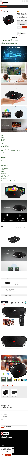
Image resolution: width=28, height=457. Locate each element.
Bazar (1, 415)
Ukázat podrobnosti (3, 454)
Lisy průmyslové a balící (4, 416)
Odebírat (2, 427)
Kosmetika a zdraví (3, 406)
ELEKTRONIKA (3, 383)
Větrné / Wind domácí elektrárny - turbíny (6, 407)
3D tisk (1, 413)
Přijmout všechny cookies (8, 455)
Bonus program (3, 420)
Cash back (2, 419)
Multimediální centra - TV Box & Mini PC (15, 383)
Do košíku (24, 27)
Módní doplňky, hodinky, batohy (5, 405)
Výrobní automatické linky (4, 414)
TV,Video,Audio (8, 383)
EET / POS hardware (3, 399)
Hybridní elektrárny (3, 408)
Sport (1, 404)
